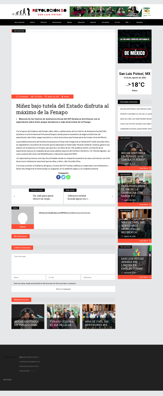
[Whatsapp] (68, 177)
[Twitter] (63, 177)
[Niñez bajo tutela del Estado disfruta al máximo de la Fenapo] (22, 218)
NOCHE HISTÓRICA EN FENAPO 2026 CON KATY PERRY (133, 156)
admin (66, 97)
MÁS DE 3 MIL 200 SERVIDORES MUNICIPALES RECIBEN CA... (132, 227)
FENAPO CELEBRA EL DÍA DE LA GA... (62, 323)
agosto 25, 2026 (129, 164)
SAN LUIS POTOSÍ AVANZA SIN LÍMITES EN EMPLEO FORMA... (133, 263)
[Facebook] (58, 177)
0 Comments (23, 97)
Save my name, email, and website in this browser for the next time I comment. (45, 283)
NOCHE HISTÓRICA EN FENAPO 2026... (26, 323)
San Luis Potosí (19, 31)
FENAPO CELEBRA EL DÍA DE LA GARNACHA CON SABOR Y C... (133, 191)
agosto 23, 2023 (53, 97)
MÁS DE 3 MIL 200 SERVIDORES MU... (97, 323)
